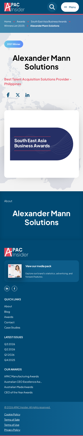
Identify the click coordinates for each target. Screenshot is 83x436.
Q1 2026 (9, 354)
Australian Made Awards (18, 387)
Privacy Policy (12, 429)
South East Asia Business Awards (49, 21)
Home (7, 21)
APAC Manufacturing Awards (21, 376)
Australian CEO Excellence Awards (23, 381)
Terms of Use (11, 424)
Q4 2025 (9, 359)
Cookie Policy (12, 414)
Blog (7, 311)
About (8, 306)
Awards (21, 21)
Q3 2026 (9, 344)
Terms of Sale (12, 419)
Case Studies (12, 327)
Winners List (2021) (14, 25)
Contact (9, 322)
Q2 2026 (9, 349)
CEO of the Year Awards (18, 392)
